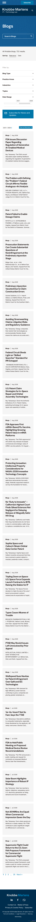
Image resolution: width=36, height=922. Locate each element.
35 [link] (14, 875)
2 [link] (5, 875)
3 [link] (8, 875)
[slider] (18, 103)
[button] (32, 10)
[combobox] (18, 36)
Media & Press (23, 905)
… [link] (11, 875)
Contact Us (12, 905)
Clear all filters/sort (25, 127)
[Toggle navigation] (4, 2)
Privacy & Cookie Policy (14, 908)
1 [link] (3, 875)
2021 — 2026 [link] (7, 127)
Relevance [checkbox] (12, 55)
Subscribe (27, 2)
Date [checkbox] (19, 55)
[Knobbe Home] (18, 895)
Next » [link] (19, 875)
